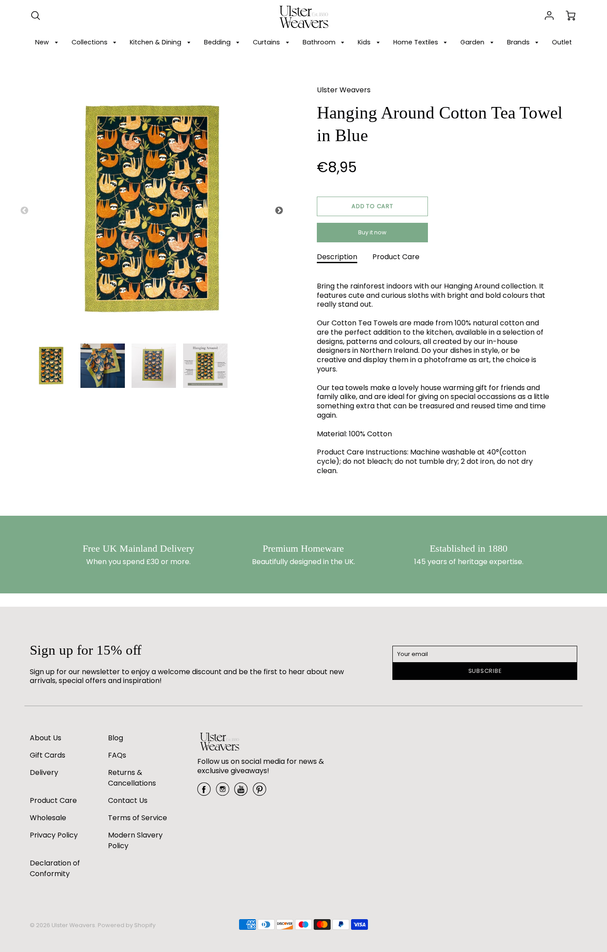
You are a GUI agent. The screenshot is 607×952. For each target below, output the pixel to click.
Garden (473, 42)
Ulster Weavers (344, 90)
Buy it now (372, 232)
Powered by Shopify (127, 925)
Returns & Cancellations (132, 777)
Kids (365, 42)
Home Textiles (416, 42)
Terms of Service (137, 818)
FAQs (117, 755)
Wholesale (48, 818)
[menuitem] (48, 42)
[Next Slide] (279, 210)
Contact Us (128, 800)
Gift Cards (47, 755)
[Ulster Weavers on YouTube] (241, 792)
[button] (372, 206)
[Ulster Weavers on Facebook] (204, 792)
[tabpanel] (51, 366)
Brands (519, 42)
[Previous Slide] (24, 210)
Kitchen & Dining (156, 42)
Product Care (395, 257)
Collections (90, 42)
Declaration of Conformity (55, 868)
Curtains (267, 42)
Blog (115, 738)
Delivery (44, 772)
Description (337, 257)
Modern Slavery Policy (135, 840)
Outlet (562, 42)
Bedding (218, 42)
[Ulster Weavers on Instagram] (222, 792)
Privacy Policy (54, 835)
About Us (45, 738)
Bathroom (320, 42)
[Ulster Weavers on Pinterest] (259, 792)
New (43, 42)
